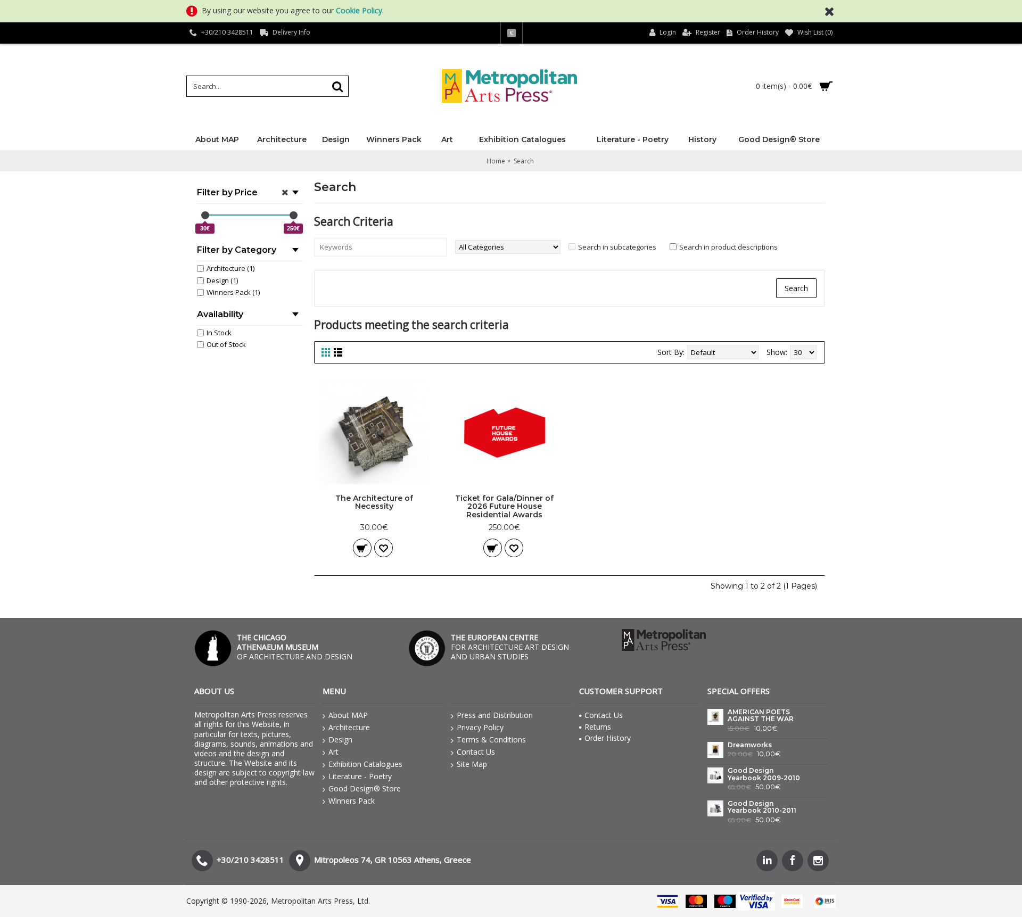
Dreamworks (750, 745)
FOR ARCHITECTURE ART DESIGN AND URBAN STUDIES (510, 647)
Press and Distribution (495, 715)
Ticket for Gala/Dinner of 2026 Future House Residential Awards (504, 506)
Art (333, 752)
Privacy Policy (480, 727)
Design (340, 739)
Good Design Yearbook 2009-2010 (764, 774)
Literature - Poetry (360, 776)
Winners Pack (351, 801)
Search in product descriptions (728, 247)
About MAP (348, 715)
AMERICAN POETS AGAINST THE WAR (761, 715)
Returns (597, 727)
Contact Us (476, 752)
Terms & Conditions (491, 739)
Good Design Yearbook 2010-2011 (762, 807)
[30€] (205, 215)
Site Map (472, 764)
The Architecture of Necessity (374, 502)
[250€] (294, 215)
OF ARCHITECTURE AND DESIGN (294, 647)
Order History (607, 738)
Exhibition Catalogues (365, 764)
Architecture (349, 727)
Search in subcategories (617, 247)
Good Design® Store (364, 788)
